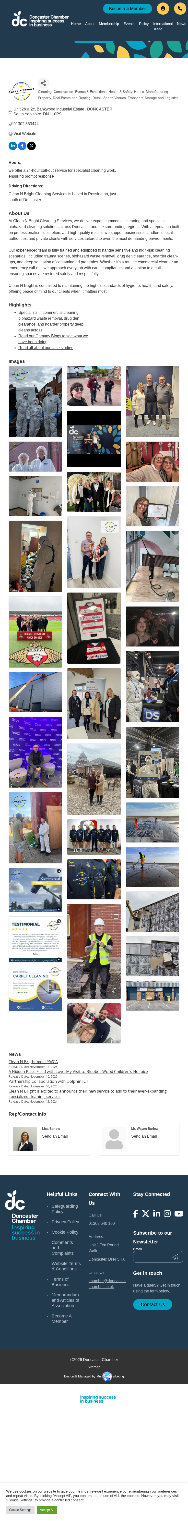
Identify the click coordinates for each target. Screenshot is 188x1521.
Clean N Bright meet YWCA (33, 1061)
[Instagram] (167, 1213)
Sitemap (94, 1367)
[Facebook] (135, 1213)
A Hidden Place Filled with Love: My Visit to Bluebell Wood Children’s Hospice (78, 1071)
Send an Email (55, 1136)
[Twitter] (146, 1213)
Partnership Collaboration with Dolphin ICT (49, 1081)
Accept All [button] (47, 1510)
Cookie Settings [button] (20, 1510)
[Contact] (180, 8)
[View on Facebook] (22, 149)
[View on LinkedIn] (13, 149)
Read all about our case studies (45, 348)
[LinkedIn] (156, 1213)
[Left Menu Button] (185, 1389)
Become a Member (127, 8)
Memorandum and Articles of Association (65, 1300)
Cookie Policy (65, 1232)
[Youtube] (178, 1213)
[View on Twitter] (31, 149)
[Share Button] (43, 83)
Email (137, 1249)
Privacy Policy (65, 1221)
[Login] (163, 8)
